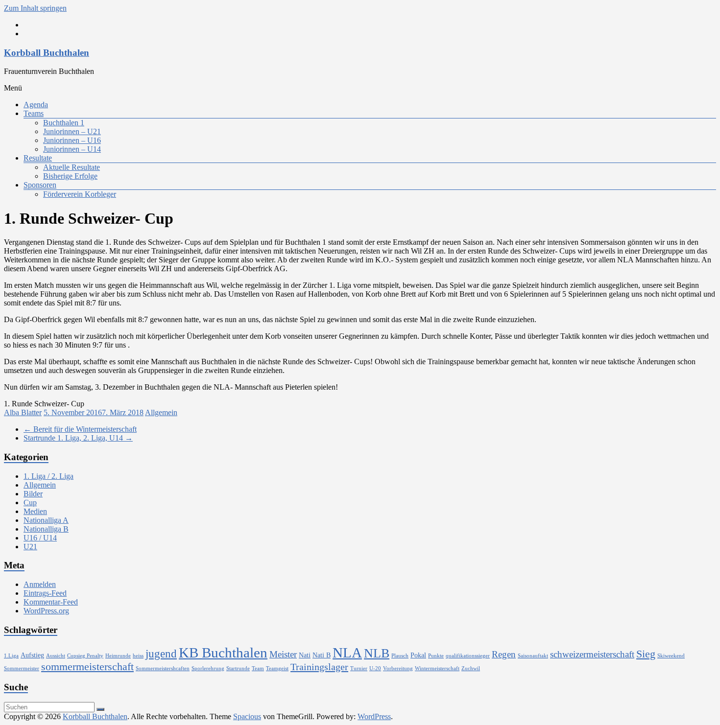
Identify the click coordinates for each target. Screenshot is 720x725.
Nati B (321, 655)
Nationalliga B (46, 529)
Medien (35, 511)
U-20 (375, 668)
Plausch (399, 655)
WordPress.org (46, 611)
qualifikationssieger (468, 655)
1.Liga (11, 655)
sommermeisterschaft (87, 667)
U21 (30, 546)
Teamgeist (277, 668)
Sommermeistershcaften (163, 668)
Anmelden (40, 584)
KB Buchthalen (223, 652)
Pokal (418, 655)
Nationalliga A (46, 520)
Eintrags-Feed (45, 593)
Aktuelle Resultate (71, 167)
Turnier (358, 668)
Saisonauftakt (533, 655)
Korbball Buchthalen (46, 52)
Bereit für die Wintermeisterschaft (80, 429)
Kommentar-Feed (51, 602)
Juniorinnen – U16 (72, 140)
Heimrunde (118, 655)
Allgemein (161, 412)
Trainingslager (319, 666)
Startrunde (238, 668)
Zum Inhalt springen (35, 8)
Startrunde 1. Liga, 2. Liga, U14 (78, 438)
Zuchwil (470, 668)
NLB (376, 653)
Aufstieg (32, 655)
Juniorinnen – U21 (72, 131)
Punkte (436, 655)
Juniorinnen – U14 (72, 149)
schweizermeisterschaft (592, 654)
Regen (504, 654)
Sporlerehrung (208, 668)
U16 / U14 (40, 538)
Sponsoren (40, 185)
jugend (161, 654)
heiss (138, 655)
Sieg (645, 654)
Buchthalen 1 (63, 122)
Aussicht (55, 655)
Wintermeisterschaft (437, 668)
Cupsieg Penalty (85, 655)
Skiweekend (671, 655)
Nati (305, 655)
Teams (34, 113)
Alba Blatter (23, 412)
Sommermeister (21, 668)
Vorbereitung (398, 668)
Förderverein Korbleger (79, 194)
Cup (30, 502)
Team (258, 668)
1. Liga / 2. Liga (48, 476)
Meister (283, 654)
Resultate (38, 158)
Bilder (33, 494)
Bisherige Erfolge (70, 176)
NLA (347, 652)
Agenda (36, 104)
